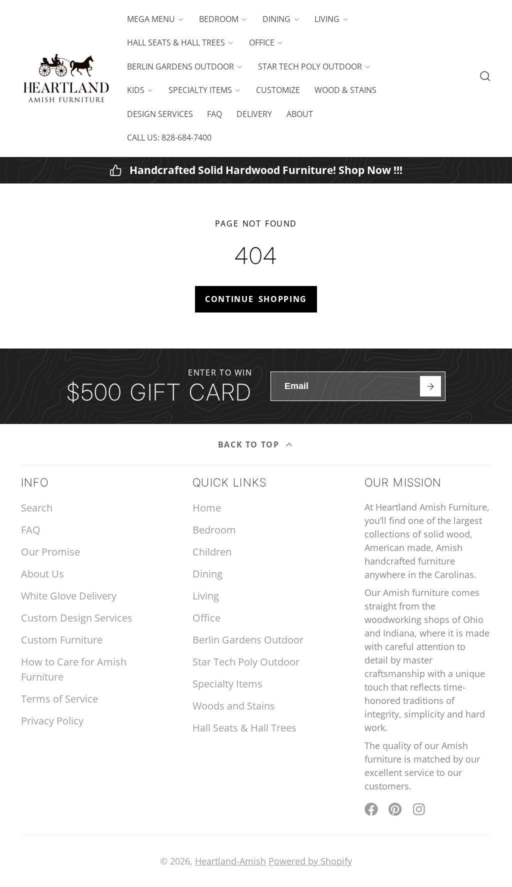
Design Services (160, 114)
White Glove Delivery (68, 595)
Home (206, 507)
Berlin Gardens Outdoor (180, 66)
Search (36, 507)
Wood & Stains (345, 90)
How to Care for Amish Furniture (73, 669)
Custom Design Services (76, 617)
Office (261, 42)
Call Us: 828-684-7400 (169, 137)
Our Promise (50, 551)
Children (212, 551)
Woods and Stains (233, 705)
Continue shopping (256, 299)
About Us (42, 573)
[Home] (66, 78)
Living (327, 19)
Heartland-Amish (230, 861)
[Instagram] (419, 809)
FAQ (214, 114)
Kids (135, 90)
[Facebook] (371, 809)
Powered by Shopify (310, 861)
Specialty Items (200, 90)
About (299, 114)
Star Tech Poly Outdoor (310, 66)
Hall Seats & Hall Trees (176, 42)
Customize (278, 90)
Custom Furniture (61, 639)
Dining (276, 19)
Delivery (254, 114)
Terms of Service (59, 699)
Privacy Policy (52, 721)
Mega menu (151, 19)
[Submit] (430, 386)
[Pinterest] (395, 809)
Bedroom (218, 19)
